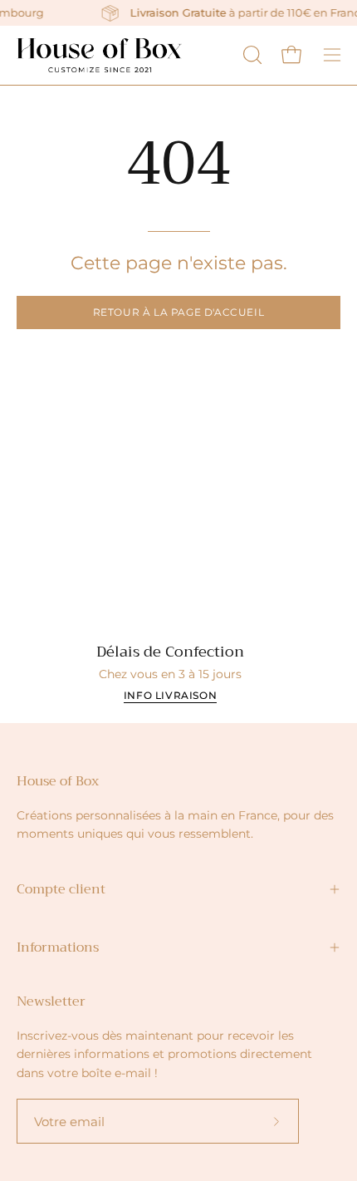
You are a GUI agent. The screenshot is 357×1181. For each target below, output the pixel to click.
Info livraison (170, 695)
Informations (58, 947)
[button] (250, 54)
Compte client (61, 889)
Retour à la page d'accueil (179, 312)
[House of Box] (100, 55)
